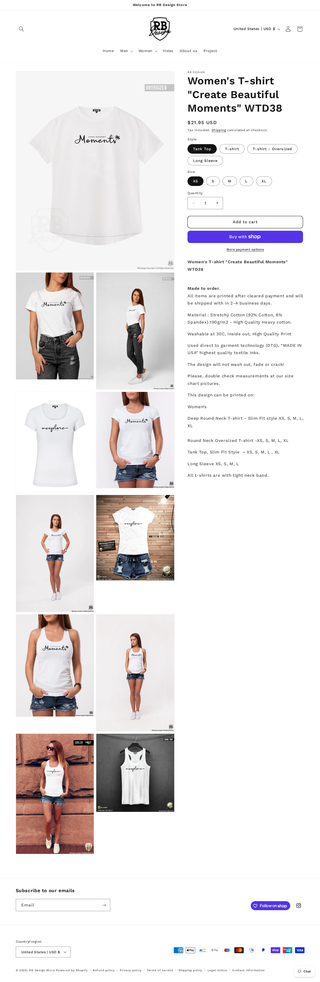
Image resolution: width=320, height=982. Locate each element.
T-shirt (232, 148)
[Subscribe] (104, 905)
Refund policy (104, 970)
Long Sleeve (205, 160)
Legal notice (217, 970)
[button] (21, 29)
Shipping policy (190, 970)
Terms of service (160, 970)
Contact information (248, 970)
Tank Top (202, 148)
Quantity (195, 193)
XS (195, 181)
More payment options (245, 249)
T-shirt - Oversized (272, 148)
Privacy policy (131, 970)
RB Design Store (42, 970)
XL (264, 181)
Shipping (219, 130)
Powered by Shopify (72, 970)
